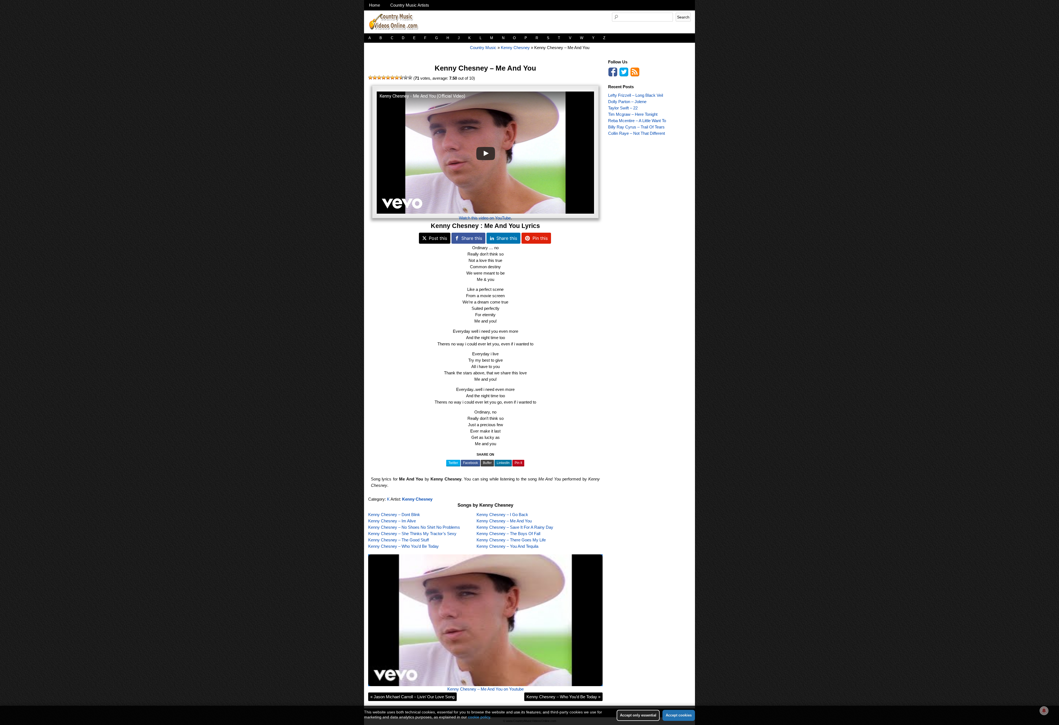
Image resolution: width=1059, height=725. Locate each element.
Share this (471, 238)
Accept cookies (679, 715)
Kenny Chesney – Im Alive (392, 521)
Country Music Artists (409, 5)
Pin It (518, 463)
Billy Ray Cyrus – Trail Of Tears (636, 127)
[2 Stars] (375, 77)
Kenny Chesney (515, 47)
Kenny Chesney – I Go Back (502, 514)
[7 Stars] (397, 77)
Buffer (487, 463)
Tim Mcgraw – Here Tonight (632, 114)
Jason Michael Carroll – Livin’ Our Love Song (412, 696)
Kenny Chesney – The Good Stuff (398, 540)
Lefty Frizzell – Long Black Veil (635, 95)
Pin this (540, 238)
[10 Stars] (410, 77)
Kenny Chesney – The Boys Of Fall (508, 533)
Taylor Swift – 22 (623, 108)
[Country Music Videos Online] (395, 31)
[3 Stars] (379, 77)
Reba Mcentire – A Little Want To (637, 120)
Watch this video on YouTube (485, 218)
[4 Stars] (383, 77)
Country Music (483, 47)
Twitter (453, 463)
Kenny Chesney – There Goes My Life (511, 540)
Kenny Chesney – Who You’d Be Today (403, 546)
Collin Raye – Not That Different (636, 133)
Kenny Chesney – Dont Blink (394, 514)
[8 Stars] (401, 77)
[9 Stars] (405, 77)
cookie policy (479, 717)
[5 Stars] (388, 77)
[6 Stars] (392, 77)
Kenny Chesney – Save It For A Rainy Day (515, 527)
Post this (438, 238)
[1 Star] (370, 77)
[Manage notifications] (1044, 710)
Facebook (470, 463)
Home (374, 5)
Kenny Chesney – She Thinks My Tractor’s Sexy (412, 533)
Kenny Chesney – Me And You (485, 68)
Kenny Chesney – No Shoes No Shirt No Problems (414, 527)
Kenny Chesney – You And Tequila (507, 546)
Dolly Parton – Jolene (627, 101)
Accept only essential (638, 715)
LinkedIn (503, 463)
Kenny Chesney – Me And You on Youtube (485, 689)
